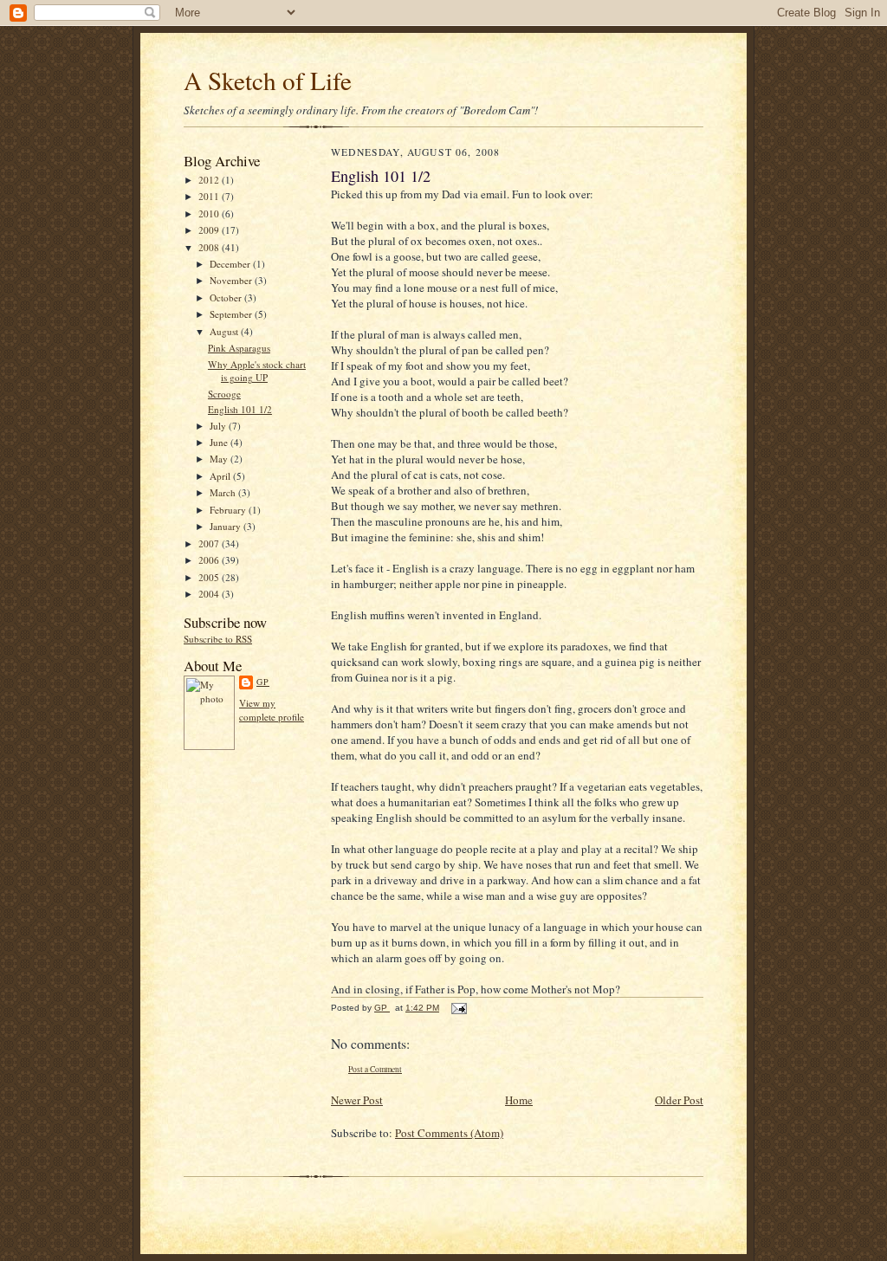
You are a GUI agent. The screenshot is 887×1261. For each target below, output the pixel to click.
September (232, 313)
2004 (210, 593)
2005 (210, 577)
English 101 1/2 (240, 409)
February (229, 509)
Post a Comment (375, 1069)
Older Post (679, 1100)
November (232, 280)
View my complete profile (271, 709)
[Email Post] (458, 1007)
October (227, 297)
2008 (210, 247)
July (219, 425)
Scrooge (224, 393)
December (231, 263)
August (225, 331)
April (221, 475)
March (224, 492)
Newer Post (357, 1100)
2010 (210, 213)
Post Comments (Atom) (449, 1133)
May (220, 458)
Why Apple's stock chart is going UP (257, 371)
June (220, 442)
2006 (210, 559)
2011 (210, 196)
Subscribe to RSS (218, 638)
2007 (210, 543)
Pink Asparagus (239, 347)
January (226, 526)
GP (262, 682)
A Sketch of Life (268, 80)
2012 (210, 179)
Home (519, 1100)
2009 (210, 229)
